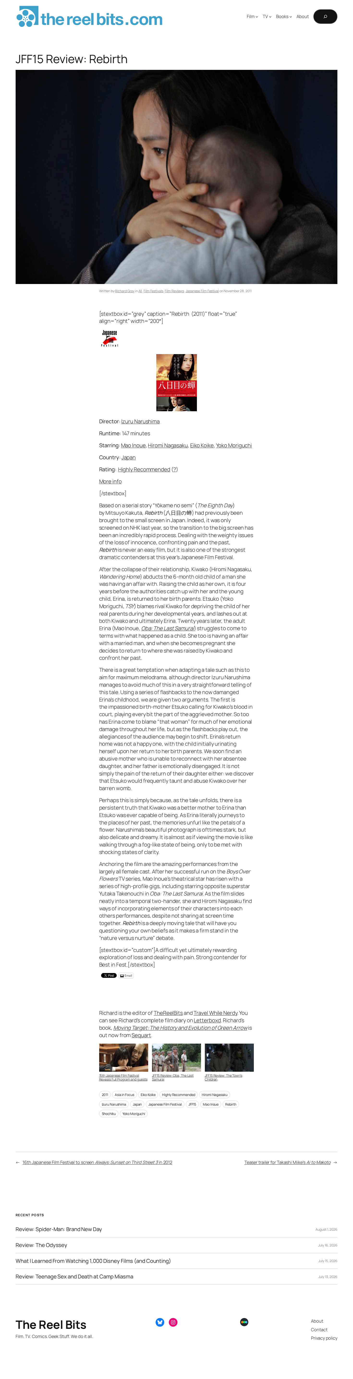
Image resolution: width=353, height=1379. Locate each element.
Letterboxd (207, 1020)
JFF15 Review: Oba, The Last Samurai (173, 1077)
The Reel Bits (205, 16)
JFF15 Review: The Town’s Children (223, 1077)
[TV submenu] (270, 16)
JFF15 (192, 1104)
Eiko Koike (202, 445)
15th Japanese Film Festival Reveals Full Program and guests (123, 1077)
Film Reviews (174, 291)
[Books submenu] (290, 16)
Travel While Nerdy (215, 1012)
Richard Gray (124, 291)
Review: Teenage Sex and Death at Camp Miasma (74, 1277)
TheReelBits (168, 1012)
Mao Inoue (133, 445)
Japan (129, 457)
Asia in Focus (124, 1094)
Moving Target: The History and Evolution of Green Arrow (180, 1027)
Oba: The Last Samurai (167, 628)
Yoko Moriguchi (234, 445)
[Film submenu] (257, 16)
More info (110, 481)
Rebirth (230, 1104)
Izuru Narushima (140, 421)
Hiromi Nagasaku (168, 445)
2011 (105, 1094)
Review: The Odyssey (41, 1245)
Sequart (141, 1035)
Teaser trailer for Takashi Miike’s (287, 1162)
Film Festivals (153, 291)
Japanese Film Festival (202, 291)
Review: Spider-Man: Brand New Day (59, 1229)
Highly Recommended (144, 469)
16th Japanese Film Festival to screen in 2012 (97, 1162)
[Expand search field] (325, 16)
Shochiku (109, 1113)
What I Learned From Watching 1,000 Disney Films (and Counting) (93, 1261)
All (140, 291)
